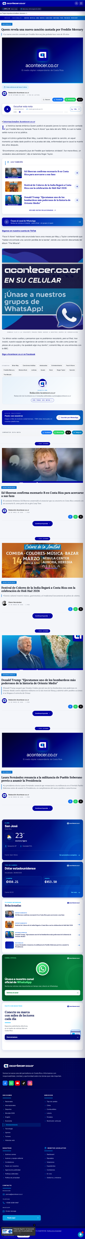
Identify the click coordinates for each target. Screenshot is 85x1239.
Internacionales (9, 674)
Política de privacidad (54, 1231)
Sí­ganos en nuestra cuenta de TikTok (19, 231)
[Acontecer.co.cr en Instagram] (29, 1083)
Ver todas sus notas (41, 400)
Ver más (74, 892)
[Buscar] (76, 3)
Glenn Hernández (15, 602)
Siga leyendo (43, 443)
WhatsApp (59, 432)
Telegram (78, 432)
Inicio (7, 18)
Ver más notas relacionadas (41, 210)
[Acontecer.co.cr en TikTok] (23, 1083)
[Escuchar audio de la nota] (7, 109)
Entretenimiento (9, 487)
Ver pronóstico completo (68, 855)
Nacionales (17, 18)
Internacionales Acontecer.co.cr (18, 121)
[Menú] (81, 3)
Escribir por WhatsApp (69, 417)
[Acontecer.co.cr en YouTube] (17, 1083)
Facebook (48, 432)
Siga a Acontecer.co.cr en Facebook (18, 354)
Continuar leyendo (41, 523)
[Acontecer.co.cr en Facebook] (5, 1083)
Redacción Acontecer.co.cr (18, 93)
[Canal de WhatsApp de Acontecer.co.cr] (11, 1083)
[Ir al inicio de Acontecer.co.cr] (19, 1065)
